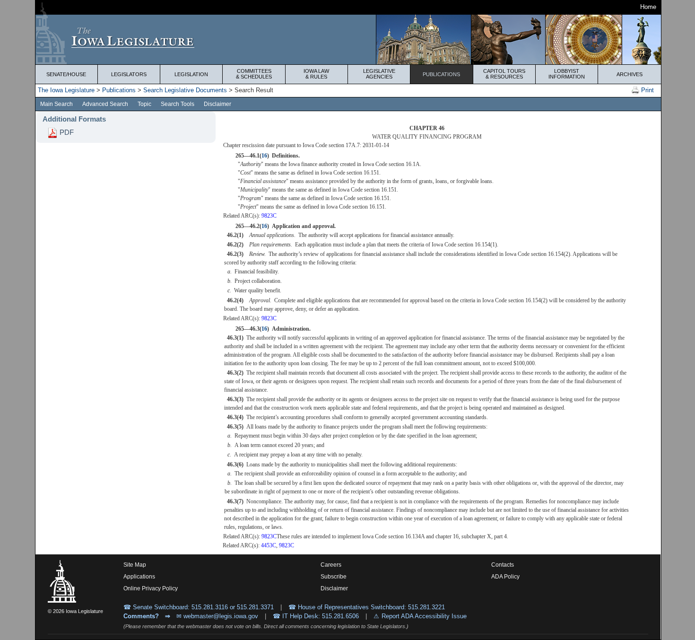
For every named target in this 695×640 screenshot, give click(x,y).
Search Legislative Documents (185, 90)
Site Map (134, 564)
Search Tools (177, 104)
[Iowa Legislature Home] (348, 39)
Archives (630, 74)
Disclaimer (217, 104)
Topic (144, 104)
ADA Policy (505, 576)
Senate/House (66, 74)
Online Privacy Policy (150, 588)
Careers (331, 564)
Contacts (502, 564)
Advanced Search (105, 104)
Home (648, 6)
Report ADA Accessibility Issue (424, 616)
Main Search (56, 104)
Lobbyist (566, 73)
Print (646, 90)
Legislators (129, 74)
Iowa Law (316, 73)
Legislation (191, 74)
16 (264, 155)
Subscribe (334, 576)
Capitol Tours (504, 73)
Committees (254, 73)
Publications (441, 74)
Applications (139, 576)
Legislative (379, 73)
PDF (66, 132)
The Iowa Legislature (66, 90)
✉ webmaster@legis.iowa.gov (217, 616)
